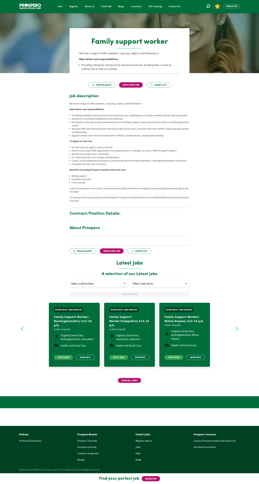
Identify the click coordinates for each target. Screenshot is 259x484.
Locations (136, 6)
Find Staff (106, 6)
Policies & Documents (30, 440)
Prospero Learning (87, 447)
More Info (85, 357)
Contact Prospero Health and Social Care (215, 440)
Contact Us (174, 6)
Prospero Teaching (87, 440)
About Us (89, 6)
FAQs (138, 453)
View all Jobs (129, 380)
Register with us (143, 440)
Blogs (121, 6)
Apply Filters (129, 294)
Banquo (81, 459)
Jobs (60, 6)
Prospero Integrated (88, 453)
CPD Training (155, 6)
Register (73, 6)
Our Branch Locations (205, 447)
